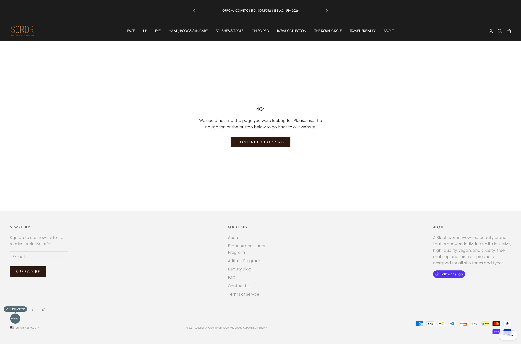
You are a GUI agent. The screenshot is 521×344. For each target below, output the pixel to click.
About (388, 31)
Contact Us (239, 286)
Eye (158, 31)
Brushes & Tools (229, 31)
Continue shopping (260, 141)
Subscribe (28, 271)
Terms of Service (243, 294)
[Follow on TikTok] (44, 309)
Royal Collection (291, 31)
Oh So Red (260, 31)
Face (131, 31)
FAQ (231, 277)
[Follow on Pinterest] (33, 309)
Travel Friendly (362, 31)
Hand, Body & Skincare (188, 31)
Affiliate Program (244, 261)
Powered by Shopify (256, 327)
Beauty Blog (239, 269)
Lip (145, 31)
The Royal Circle (328, 31)
